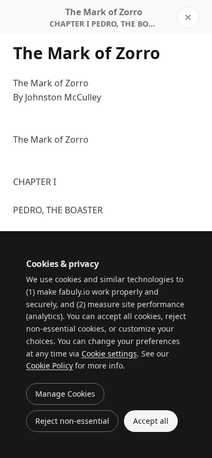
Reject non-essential (72, 421)
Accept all (151, 421)
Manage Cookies (65, 394)
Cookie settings (109, 353)
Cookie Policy (49, 365)
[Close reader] (188, 17)
